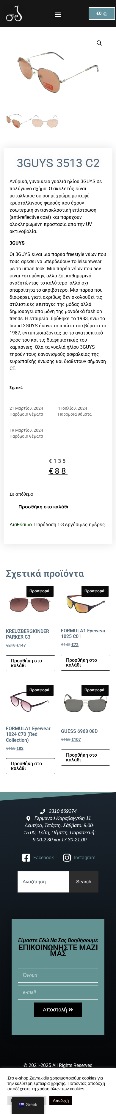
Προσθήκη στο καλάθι (43, 506)
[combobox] (43, 882)
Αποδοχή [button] (61, 1100)
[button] (58, 14)
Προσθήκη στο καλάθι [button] (26, 663)
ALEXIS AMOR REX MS (30, 424)
